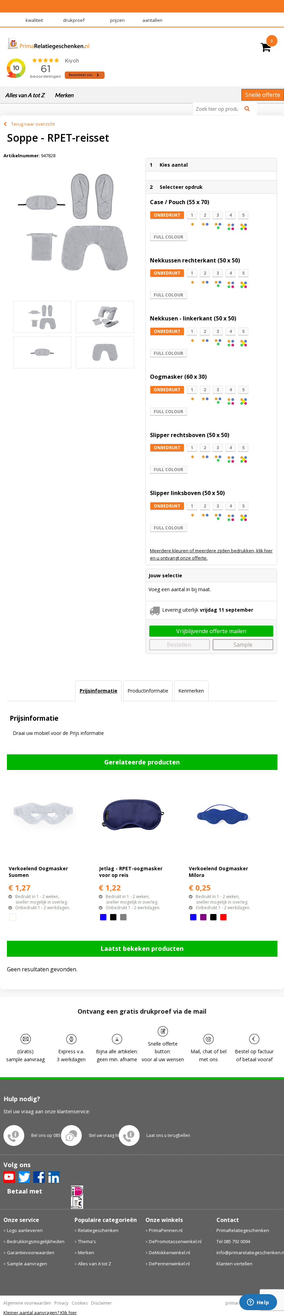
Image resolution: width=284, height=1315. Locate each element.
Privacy (61, 1303)
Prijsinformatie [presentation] (98, 690)
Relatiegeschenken (98, 1230)
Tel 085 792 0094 (233, 1241)
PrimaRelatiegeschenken (242, 1230)
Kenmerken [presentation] (191, 690)
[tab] (98, 690)
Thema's (87, 1241)
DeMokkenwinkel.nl (169, 1252)
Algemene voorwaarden (27, 1303)
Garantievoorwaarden (30, 1252)
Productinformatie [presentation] (147, 690)
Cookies (80, 1303)
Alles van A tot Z (24, 95)
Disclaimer (101, 1303)
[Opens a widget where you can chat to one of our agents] (258, 1303)
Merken (64, 95)
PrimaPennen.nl (166, 1230)
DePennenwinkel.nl (169, 1263)
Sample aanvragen (27, 1263)
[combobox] (218, 108)
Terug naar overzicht (33, 124)
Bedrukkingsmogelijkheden (35, 1241)
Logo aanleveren (25, 1230)
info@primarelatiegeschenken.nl (248, 1252)
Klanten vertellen (234, 1263)
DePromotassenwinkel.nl (175, 1241)
